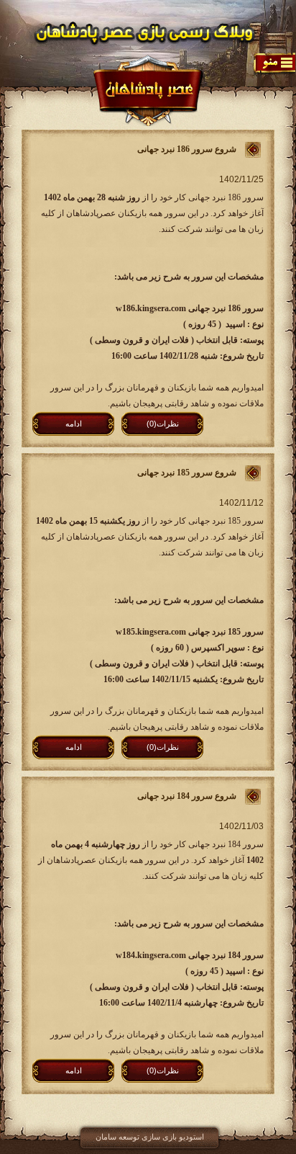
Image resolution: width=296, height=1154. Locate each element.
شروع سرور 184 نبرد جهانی (186, 796)
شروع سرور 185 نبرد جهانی (186, 473)
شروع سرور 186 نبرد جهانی (186, 149)
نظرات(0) (163, 423)
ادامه (73, 423)
